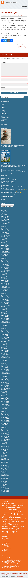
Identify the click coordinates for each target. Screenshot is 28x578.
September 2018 (4, 340)
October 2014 (4, 404)
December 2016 (4, 369)
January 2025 (4, 232)
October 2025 (4, 220)
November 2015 (4, 385)
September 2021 (4, 287)
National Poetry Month (13, 519)
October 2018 (4, 338)
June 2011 (3, 453)
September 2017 (4, 357)
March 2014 (3, 414)
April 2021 (3, 295)
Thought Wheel (11, 2)
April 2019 (3, 330)
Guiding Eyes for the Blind (9, 562)
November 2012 (4, 436)
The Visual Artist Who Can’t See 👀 (8, 179)
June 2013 (3, 426)
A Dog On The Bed (22, 46)
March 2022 (3, 278)
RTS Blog (22, 526)
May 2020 (3, 311)
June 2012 (3, 443)
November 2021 (4, 284)
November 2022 (4, 267)
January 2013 (4, 433)
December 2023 (4, 248)
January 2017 (4, 367)
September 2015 (4, 388)
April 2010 (3, 472)
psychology (13, 524)
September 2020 (4, 305)
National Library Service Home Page (11, 563)
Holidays (9, 516)
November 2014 (4, 402)
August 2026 (3, 210)
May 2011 (3, 455)
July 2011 (3, 452)
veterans (4, 529)
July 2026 (3, 211)
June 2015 (3, 392)
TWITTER (3, 199)
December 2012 (4, 434)
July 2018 (3, 343)
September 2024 (4, 235)
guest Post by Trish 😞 (16, 192)
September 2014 (4, 405)
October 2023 (4, 251)
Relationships (4, 119)
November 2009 (4, 480)
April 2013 (3, 429)
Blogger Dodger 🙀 (13, 191)
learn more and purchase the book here (11, 146)
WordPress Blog (7, 567)
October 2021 (4, 286)
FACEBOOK (3, 198)
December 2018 (4, 335)
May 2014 (3, 411)
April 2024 (3, 242)
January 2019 (4, 334)
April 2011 (3, 456)
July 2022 (3, 273)
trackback (18, 50)
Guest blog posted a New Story (20, 47)
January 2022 (4, 281)
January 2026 (4, 217)
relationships (14, 526)
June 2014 (3, 410)
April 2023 (3, 260)
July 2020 (3, 308)
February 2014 (4, 415)
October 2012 (4, 437)
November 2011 (4, 448)
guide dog (6, 514)
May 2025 (3, 226)
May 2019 (3, 328)
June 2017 (3, 362)
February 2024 (4, 245)
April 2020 (3, 312)
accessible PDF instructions (10, 557)
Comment (3, 62)
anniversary (17, 503)
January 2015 (4, 399)
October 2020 (4, 303)
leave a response (11, 50)
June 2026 (3, 213)
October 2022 (4, 268)
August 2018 (3, 341)
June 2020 (3, 309)
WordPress (6, 574)
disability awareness (10, 512)
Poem (2, 116)
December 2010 (4, 462)
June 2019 (3, 327)
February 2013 (4, 432)
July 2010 (3, 469)
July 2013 (3, 424)
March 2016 (3, 379)
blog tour (18, 507)
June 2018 (3, 344)
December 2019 (4, 318)
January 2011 (4, 461)
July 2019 (3, 325)
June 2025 (3, 225)
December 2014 (4, 401)
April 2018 (3, 347)
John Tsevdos (20, 576)
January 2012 (4, 445)
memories (4, 519)
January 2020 (4, 316)
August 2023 (3, 254)
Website (3, 87)
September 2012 (4, 439)
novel (24, 519)
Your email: (3, 203)
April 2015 (3, 395)
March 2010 (3, 474)
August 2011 (3, 450)
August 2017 (3, 359)
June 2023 (3, 257)
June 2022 (3, 274)
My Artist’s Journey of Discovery (8, 181)
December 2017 (4, 353)
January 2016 (4, 382)
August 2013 (3, 423)
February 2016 (4, 380)
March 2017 (3, 366)
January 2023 (4, 264)
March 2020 (3, 313)
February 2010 (4, 475)
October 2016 (4, 372)
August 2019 (3, 324)
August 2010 (3, 468)
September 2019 (4, 322)
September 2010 (4, 466)
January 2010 (4, 477)
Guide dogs (17, 15)
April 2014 (3, 413)
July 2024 (3, 238)
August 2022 (3, 271)
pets (3, 521)
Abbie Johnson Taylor (5, 186)
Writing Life (3, 122)
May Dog (24, 518)
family (17, 512)
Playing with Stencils (5, 178)
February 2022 (4, 280)
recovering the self (5, 117)
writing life (12, 532)
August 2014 (3, 407)
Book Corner (22, 507)
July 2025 (3, 223)
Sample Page (4, 124)
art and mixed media (10, 505)
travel (25, 44)
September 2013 (4, 421)
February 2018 (4, 350)
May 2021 (3, 293)
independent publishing (11, 518)
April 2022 (3, 277)
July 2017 (3, 360)
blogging (2, 104)
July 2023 (3, 255)
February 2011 (4, 459)
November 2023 (4, 249)
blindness (13, 15)
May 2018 (3, 346)
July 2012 (3, 442)
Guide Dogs (21, 44)
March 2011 (3, 458)
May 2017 (3, 363)
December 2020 (4, 300)
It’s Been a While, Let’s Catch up (8, 182)
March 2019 (3, 331)
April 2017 (3, 364)
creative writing (13, 510)
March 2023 (3, 261)
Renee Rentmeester (5, 189)
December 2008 (4, 490)
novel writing (3, 111)
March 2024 (3, 244)
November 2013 (4, 420)
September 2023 (4, 252)
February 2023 (4, 262)
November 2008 (4, 491)
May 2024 (3, 241)
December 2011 (4, 446)
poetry (8, 524)
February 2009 (4, 488)
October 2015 (4, 386)
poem (22, 521)
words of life (21, 529)
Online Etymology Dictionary (10, 565)
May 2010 (3, 471)
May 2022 (3, 276)
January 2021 (4, 299)
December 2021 (4, 283)
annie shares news (8, 504)
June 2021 (3, 292)
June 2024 (3, 239)
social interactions (14, 528)
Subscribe (3, 126)
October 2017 (4, 356)
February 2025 (4, 230)
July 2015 (3, 391)
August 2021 (3, 289)
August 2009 (3, 482)
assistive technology (5, 101)
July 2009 (3, 484)
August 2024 (3, 236)
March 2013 (3, 430)
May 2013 (3, 427)
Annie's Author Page (8, 559)
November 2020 (4, 302)
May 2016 (3, 378)
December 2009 (4, 478)
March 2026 (3, 214)
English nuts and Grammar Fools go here (12, 560)
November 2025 (4, 219)
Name (3, 78)
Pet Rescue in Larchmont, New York (11, 566)
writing (20, 15)
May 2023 (3, 258)
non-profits (21, 519)
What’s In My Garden (5, 176)
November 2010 (4, 464)
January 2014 (4, 417)
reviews (2, 120)
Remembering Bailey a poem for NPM (17, 194)
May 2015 (3, 394)
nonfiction (3, 110)
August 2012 (3, 440)
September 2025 (4, 222)
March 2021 (3, 296)
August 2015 (3, 389)
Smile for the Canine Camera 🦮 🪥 (19, 189)
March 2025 (3, 229)
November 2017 (4, 354)
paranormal (3, 113)
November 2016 (4, 370)
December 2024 (4, 233)
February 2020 (4, 315)
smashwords (5, 528)
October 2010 (4, 465)
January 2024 (4, 246)
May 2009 (3, 487)
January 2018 (4, 351)
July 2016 (3, 376)
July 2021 (3, 290)
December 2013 (4, 418)
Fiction (2, 106)
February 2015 (4, 398)
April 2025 (3, 228)
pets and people (4, 114)
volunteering (8, 529)
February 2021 (4, 297)
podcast (18, 521)
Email (2, 82)
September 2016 (4, 373)
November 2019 (4, 319)
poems (3, 524)
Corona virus (4, 510)
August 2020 (3, 306)
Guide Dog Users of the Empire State (12, 561)
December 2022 (4, 265)
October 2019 (4, 321)
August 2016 (3, 375)
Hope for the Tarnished (17, 516)
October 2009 (4, 481)
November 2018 (4, 337)
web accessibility (14, 529)
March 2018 (3, 348)
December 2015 (4, 383)
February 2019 (4, 332)
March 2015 (3, 397)
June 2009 (3, 485)
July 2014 (3, 408)
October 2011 (4, 449)
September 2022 (4, 270)
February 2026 (4, 216)
